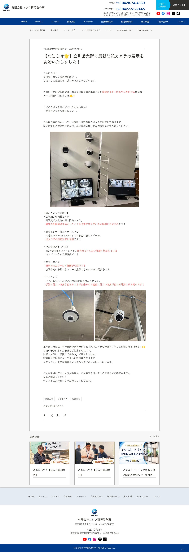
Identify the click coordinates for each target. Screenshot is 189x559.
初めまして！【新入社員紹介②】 (49, 472)
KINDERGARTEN (145, 30)
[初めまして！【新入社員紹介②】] (50, 453)
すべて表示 (155, 436)
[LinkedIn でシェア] (58, 415)
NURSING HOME (124, 30)
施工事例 (54, 30)
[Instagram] (168, 13)
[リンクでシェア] (65, 415)
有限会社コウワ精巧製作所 (28, 7)
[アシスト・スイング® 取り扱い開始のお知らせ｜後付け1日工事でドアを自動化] (139, 453)
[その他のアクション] (144, 49)
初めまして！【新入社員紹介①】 (94, 472)
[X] (173, 13)
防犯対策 (76, 399)
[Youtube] (158, 13)
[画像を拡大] (68, 315)
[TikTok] (178, 13)
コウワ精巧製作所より (90, 30)
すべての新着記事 (37, 30)
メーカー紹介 (69, 30)
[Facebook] (163, 13)
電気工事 (49, 399)
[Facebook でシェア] (44, 415)
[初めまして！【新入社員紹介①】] (95, 453)
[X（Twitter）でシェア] (51, 415)
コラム (109, 30)
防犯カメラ (62, 399)
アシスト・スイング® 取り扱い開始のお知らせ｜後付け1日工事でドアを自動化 (139, 473)
